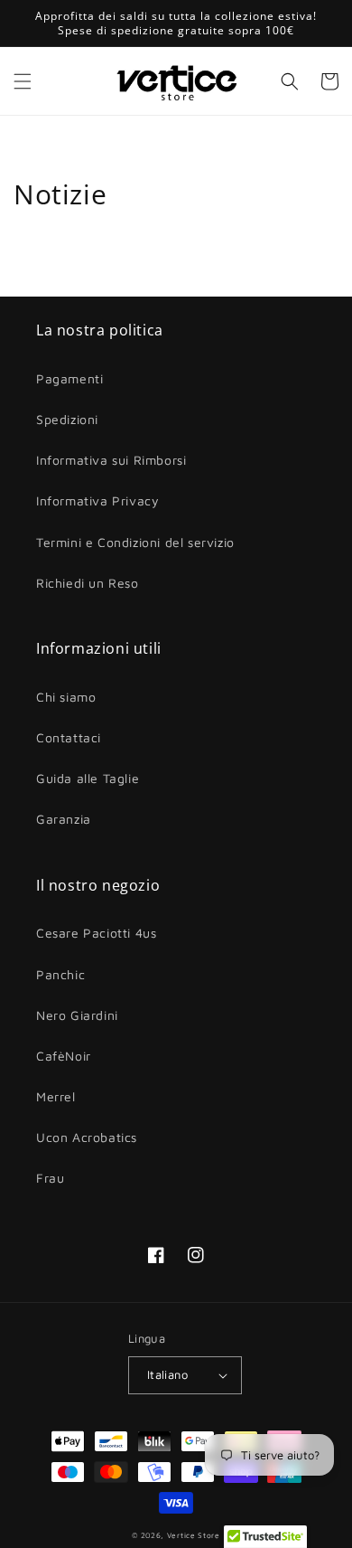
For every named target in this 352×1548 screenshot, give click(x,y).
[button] (22, 81)
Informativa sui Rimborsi (111, 459)
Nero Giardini (77, 1015)
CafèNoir (63, 1055)
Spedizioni (67, 419)
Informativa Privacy (97, 500)
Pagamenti (69, 378)
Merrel (56, 1096)
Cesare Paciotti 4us (96, 932)
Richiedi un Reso (87, 582)
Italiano (167, 1374)
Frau (50, 1177)
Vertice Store (193, 1535)
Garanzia (63, 818)
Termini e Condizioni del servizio (135, 542)
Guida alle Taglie (87, 778)
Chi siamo (66, 696)
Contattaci (68, 737)
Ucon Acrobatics (86, 1137)
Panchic (60, 974)
